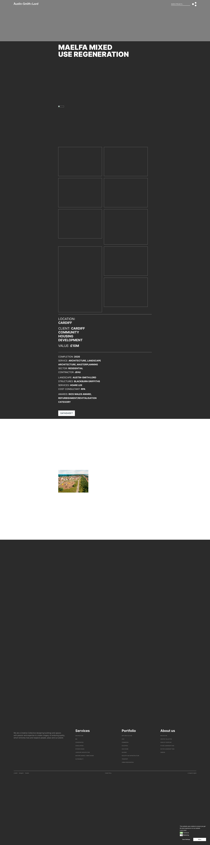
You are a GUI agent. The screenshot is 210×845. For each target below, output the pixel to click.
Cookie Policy (108, 773)
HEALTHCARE (125, 749)
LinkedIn (16, 773)
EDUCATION (125, 745)
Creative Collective (166, 739)
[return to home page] (26, 4)
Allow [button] (199, 839)
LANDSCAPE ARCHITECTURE (82, 752)
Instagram (21, 773)
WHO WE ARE (163, 735)
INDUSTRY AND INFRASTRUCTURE (130, 755)
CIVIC (123, 739)
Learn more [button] (183, 830)
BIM (76, 739)
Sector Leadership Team (167, 749)
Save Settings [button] (186, 839)
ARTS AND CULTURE (127, 735)
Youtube (27, 773)
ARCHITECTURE (79, 735)
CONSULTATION (79, 745)
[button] (194, 4)
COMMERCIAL (125, 742)
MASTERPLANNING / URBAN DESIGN (84, 755)
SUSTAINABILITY (79, 759)
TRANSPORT (125, 759)
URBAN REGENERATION (128, 762)
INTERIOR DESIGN (79, 749)
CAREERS (162, 752)
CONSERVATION (79, 742)
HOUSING (124, 752)
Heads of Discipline (166, 742)
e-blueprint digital (192, 773)
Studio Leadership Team (167, 745)
